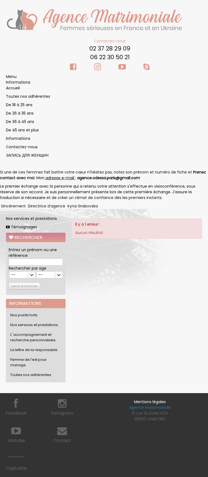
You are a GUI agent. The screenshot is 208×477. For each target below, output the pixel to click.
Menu (11, 76)
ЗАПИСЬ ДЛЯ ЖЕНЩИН (27, 155)
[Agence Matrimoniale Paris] (94, 19)
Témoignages (23, 227)
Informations (18, 82)
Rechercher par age (27, 268)
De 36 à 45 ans (20, 121)
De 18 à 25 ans (19, 105)
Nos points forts (23, 315)
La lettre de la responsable (33, 349)
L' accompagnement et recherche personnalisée (33, 337)
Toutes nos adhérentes (28, 96)
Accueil (13, 88)
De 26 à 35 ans (20, 113)
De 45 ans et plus (22, 130)
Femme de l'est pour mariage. (28, 362)
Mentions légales (150, 402)
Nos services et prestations (31, 218)
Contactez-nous (110, 41)
